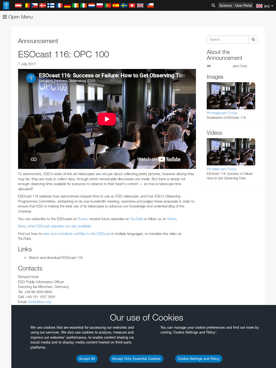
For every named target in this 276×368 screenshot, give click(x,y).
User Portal (243, 5)
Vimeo (172, 219)
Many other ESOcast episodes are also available (54, 226)
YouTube (136, 219)
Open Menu (20, 17)
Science (225, 5)
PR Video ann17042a (221, 169)
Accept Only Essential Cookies (136, 358)
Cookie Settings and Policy (199, 358)
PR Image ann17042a (222, 113)
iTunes (82, 219)
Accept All (87, 358)
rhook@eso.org (39, 302)
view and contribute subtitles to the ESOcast (76, 233)
